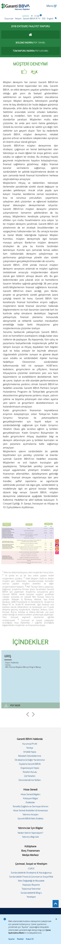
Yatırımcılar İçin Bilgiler (30, 828)
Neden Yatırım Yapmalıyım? (30, 833)
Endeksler (30, 802)
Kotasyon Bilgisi (30, 798)
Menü (49, 6)
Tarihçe (29, 748)
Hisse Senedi (30, 789)
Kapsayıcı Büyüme (31, 885)
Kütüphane (30, 846)
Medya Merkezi (30, 855)
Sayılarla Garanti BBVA (30, 764)
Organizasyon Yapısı (29, 768)
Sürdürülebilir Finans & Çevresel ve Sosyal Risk (31, 877)
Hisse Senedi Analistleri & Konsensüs (30, 810)
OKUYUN (50, 705)
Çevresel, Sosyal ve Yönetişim (31, 863)
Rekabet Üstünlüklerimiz (29, 756)
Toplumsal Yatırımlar (31, 889)
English (50, 18)
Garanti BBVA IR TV (31, 18)
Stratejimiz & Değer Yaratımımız (30, 760)
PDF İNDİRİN (51, 698)
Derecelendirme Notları (30, 780)
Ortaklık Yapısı (29, 752)
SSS (43, 18)
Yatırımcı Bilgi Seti (30, 837)
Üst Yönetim (29, 776)
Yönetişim (31, 897)
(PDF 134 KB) (30, 42)
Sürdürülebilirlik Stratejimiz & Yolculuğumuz (31, 873)
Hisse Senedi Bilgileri (30, 794)
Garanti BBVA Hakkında (30, 739)
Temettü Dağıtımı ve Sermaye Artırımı (30, 806)
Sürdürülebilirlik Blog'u (31, 893)
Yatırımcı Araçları (30, 814)
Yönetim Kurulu (30, 772)
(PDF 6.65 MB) (30, 51)
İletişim (18, 18)
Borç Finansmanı (30, 850)
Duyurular (9, 18)
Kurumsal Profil (29, 744)
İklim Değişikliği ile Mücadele (31, 881)
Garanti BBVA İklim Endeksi (30, 818)
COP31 (31, 868)
